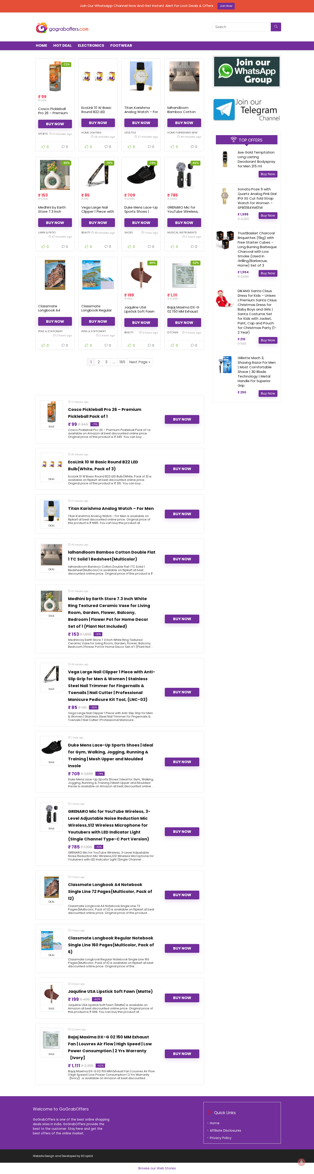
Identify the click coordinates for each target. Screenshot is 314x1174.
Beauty (86, 232)
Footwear (121, 45)
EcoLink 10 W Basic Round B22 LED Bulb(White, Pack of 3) (97, 113)
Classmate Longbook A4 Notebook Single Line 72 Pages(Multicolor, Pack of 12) (110, 891)
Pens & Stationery (50, 331)
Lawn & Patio (47, 232)
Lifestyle (130, 132)
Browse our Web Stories (157, 1168)
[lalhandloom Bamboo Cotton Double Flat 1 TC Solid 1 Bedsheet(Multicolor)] (184, 76)
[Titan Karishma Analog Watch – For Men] (141, 76)
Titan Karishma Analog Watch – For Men (141, 111)
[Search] (276, 27)
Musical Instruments (182, 232)
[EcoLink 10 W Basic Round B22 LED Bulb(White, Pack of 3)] (98, 76)
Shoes (128, 232)
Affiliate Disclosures (225, 1130)
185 (122, 362)
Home (41, 45)
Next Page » (139, 362)
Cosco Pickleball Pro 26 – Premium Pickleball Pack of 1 (53, 112)
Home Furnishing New (182, 132)
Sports (43, 134)
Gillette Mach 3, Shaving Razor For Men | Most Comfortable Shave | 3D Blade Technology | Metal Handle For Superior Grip (257, 371)
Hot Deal (62, 45)
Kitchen (172, 332)
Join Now (226, 6)
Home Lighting (91, 132)
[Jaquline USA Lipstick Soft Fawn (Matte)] (141, 275)
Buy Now (55, 124)
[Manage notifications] (301, 1162)
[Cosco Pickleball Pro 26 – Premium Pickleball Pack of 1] (55, 76)
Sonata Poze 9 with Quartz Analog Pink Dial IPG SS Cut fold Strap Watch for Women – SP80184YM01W (257, 198)
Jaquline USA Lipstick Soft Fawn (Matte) (139, 311)
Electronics (91, 45)
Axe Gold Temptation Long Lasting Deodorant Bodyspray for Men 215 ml (256, 159)
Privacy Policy (220, 1138)
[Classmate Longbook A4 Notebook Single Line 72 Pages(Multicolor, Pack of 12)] (55, 275)
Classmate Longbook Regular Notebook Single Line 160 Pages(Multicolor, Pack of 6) (111, 945)
